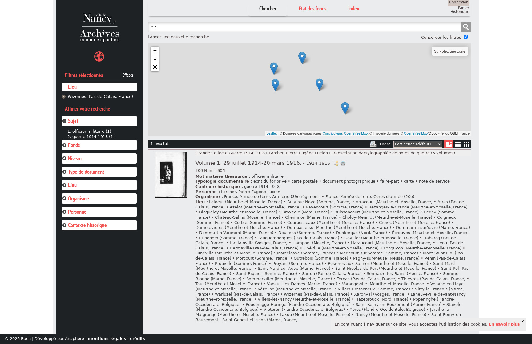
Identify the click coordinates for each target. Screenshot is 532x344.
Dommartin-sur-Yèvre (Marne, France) (433, 227)
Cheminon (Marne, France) (311, 217)
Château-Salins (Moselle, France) (247, 217)
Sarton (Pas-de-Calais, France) (332, 273)
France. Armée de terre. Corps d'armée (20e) (369, 196)
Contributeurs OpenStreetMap (345, 133)
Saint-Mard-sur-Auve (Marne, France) (294, 268)
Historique (459, 12)
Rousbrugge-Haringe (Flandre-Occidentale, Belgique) (298, 304)
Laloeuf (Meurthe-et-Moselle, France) (245, 202)
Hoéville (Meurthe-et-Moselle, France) (341, 248)
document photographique (349, 181)
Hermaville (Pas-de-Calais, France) (264, 248)
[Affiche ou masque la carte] (99, 57)
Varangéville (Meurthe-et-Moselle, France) (383, 283)
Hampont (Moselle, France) (319, 243)
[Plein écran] (155, 67)
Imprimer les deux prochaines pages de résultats (373, 144)
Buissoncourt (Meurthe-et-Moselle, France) (376, 212)
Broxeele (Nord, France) (305, 212)
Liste (448, 144)
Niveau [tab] (75, 158)
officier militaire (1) (91, 131)
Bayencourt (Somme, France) (335, 207)
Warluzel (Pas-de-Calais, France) (247, 294)
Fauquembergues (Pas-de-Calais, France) (298, 238)
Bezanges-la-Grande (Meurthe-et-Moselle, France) (418, 207)
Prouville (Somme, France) (241, 263)
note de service (434, 181)
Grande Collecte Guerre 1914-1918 (230, 153)
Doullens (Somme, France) (304, 232)
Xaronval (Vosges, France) (380, 294)
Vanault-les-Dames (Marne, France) (302, 283)
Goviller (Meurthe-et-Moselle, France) (381, 238)
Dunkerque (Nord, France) (361, 232)
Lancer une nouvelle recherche (178, 36)
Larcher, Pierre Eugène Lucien (298, 153)
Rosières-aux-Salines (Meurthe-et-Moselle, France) (378, 263)
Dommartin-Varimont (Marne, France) (236, 232)
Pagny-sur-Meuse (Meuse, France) (386, 258)
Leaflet (272, 133)
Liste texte (457, 145)
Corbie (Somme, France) (258, 222)
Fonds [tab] (74, 144)
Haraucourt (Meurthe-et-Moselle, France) (391, 243)
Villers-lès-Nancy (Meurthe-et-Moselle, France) (304, 299)
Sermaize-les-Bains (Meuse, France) (402, 273)
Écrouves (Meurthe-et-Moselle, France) (430, 232)
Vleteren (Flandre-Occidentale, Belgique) (304, 309)
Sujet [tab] (73, 120)
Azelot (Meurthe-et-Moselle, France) (265, 207)
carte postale (305, 181)
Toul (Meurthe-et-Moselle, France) (228, 283)
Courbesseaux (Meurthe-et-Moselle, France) (330, 222)
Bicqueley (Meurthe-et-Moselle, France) (238, 212)
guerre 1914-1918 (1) (93, 136)
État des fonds (312, 8)
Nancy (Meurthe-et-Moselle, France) (390, 314)
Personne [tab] (77, 211)
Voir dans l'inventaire (336, 163)
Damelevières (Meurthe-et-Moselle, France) (238, 227)
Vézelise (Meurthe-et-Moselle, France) (295, 289)
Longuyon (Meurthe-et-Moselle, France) (422, 248)
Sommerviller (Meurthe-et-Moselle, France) (289, 279)
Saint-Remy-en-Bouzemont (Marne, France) (398, 304)
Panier (463, 8)
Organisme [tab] (78, 198)
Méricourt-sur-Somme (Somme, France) (379, 253)
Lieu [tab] (72, 184)
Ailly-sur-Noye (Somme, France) (319, 202)
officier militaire (268, 176)
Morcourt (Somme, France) (262, 258)
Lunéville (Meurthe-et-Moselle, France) (233, 253)
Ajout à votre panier (343, 163)
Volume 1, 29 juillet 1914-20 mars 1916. (262, 163)
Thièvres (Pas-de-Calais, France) (433, 279)
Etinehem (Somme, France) (226, 238)
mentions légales (107, 338)
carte (409, 181)
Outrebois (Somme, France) (321, 258)
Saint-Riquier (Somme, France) (266, 273)
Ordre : (386, 144)
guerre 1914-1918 (262, 186)
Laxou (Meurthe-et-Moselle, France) (315, 314)
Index (353, 8)
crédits (137, 338)
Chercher (267, 8)
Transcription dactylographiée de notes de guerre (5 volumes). (394, 153)
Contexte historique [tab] (87, 225)
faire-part (389, 181)
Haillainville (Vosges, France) (259, 243)
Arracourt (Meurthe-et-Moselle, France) (394, 202)
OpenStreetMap (416, 133)
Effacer (128, 75)
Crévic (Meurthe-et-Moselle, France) (414, 222)
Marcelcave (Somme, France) (306, 253)
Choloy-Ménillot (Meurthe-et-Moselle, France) (387, 217)
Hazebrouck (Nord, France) (381, 299)
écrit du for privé (270, 181)
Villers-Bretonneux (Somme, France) (374, 289)
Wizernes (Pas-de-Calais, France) (100, 96)
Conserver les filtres (441, 37)
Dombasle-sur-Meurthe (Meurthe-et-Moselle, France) (339, 227)
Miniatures (466, 144)
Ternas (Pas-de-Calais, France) (367, 279)
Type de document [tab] (86, 171)
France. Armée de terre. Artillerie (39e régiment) (272, 196)
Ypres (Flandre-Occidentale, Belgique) (387, 309)
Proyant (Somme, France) (297, 263)
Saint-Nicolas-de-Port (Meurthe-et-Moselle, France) (385, 268)
